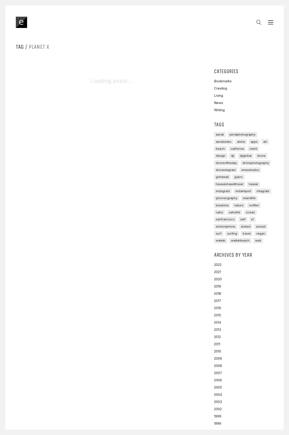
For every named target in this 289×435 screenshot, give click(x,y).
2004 (218, 394)
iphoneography (226, 198)
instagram (223, 191)
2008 (218, 366)
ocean (250, 212)
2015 (217, 315)
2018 (217, 293)
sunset (261, 226)
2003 (218, 402)
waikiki (220, 240)
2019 (217, 286)
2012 (217, 337)
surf (218, 233)
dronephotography (255, 163)
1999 (217, 416)
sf (252, 219)
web (258, 240)
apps (254, 141)
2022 (217, 264)
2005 (218, 387)
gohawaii (222, 177)
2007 (218, 373)
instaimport (243, 191)
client (253, 148)
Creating (220, 88)
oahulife (234, 212)
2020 (218, 279)
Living (218, 95)
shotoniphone (225, 226)
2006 (218, 380)
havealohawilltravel (229, 184)
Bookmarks (223, 81)
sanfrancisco (225, 219)
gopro (238, 177)
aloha (241, 141)
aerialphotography (242, 134)
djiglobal (246, 155)
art (265, 141)
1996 (217, 423)
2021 (217, 272)
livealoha (222, 205)
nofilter (254, 205)
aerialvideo (223, 141)
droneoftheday (226, 163)
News (218, 103)
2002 (218, 409)
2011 (217, 344)
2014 (217, 322)
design (220, 155)
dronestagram (226, 170)
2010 (217, 351)
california (237, 148)
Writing (219, 110)
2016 (217, 308)
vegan (260, 233)
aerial (220, 134)
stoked (245, 226)
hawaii (253, 184)
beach (220, 148)
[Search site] (258, 23)
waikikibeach (240, 240)
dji (232, 155)
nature (238, 205)
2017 (217, 301)
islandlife (249, 198)
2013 (217, 329)
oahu (219, 212)
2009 (218, 358)
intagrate (263, 191)
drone (261, 155)
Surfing (232, 233)
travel (247, 233)
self (242, 219)
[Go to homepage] (21, 22)
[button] (270, 22)
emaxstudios (250, 170)
